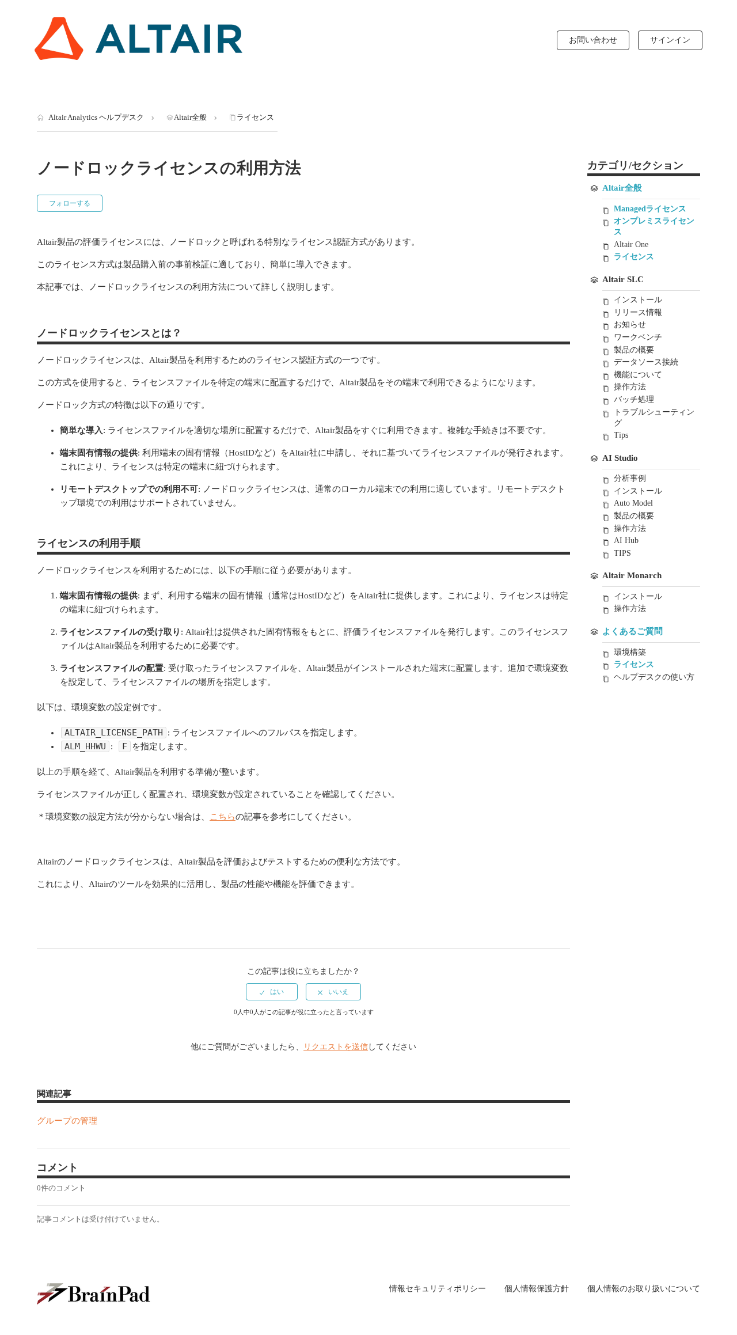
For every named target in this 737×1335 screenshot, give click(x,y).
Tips (621, 435)
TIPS (622, 553)
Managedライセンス (650, 208)
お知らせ (630, 324)
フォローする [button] (69, 203)
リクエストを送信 (335, 1046)
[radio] (272, 991)
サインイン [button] (670, 40)
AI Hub (626, 540)
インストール (638, 299)
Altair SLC (623, 279)
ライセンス (255, 117)
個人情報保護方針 (536, 1289)
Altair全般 (190, 117)
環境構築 (630, 652)
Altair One (631, 244)
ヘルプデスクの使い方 (654, 677)
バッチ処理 (634, 399)
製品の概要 (634, 350)
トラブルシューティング (654, 417)
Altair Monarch (632, 575)
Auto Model (633, 503)
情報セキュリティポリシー (437, 1289)
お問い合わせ (593, 40)
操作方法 (630, 386)
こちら (222, 816)
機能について (638, 374)
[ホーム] (138, 38)
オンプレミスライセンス (654, 226)
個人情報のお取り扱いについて (643, 1288)
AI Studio (620, 457)
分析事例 (630, 478)
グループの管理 (67, 1120)
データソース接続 (646, 362)
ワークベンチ (638, 337)
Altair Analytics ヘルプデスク (96, 117)
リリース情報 (638, 312)
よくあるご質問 (632, 631)
